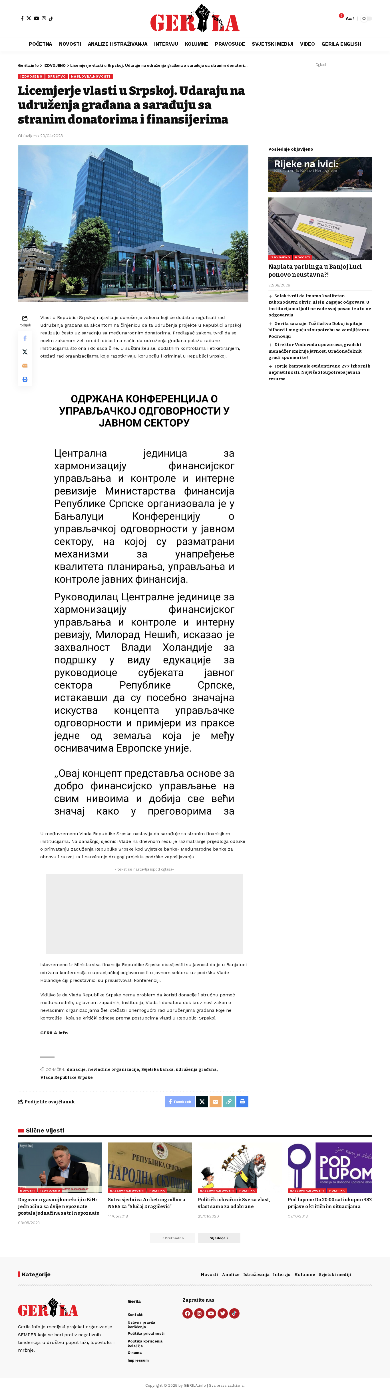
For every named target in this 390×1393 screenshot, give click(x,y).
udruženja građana (196, 1069)
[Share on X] (25, 352)
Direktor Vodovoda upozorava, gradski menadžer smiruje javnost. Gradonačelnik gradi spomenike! (315, 351)
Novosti (209, 1274)
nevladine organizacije (113, 1069)
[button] (349, 18)
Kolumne (304, 1274)
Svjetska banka (157, 1069)
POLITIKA (157, 1190)
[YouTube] (37, 18)
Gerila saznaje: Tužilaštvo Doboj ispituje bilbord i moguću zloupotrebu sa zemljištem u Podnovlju (319, 330)
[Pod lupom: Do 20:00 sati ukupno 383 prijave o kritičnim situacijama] (330, 1167)
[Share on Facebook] (25, 338)
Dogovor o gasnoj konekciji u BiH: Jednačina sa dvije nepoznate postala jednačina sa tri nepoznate (58, 1206)
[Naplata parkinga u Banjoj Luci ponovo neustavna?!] (320, 228)
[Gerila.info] (194, 18)
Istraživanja (256, 1274)
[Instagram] (44, 18)
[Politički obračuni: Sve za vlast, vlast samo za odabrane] (240, 1167)
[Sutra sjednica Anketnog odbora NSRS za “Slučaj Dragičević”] (150, 1167)
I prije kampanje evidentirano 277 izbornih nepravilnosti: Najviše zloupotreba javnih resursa (319, 372)
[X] (29, 18)
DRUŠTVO (57, 76)
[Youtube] (211, 1313)
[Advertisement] (144, 914)
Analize (231, 1274)
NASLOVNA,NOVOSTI (90, 76)
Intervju (282, 1274)
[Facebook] (22, 18)
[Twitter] (223, 1313)
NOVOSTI (302, 257)
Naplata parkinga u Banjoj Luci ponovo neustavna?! (315, 270)
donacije (76, 1069)
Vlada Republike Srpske (66, 1077)
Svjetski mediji (335, 1274)
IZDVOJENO (31, 76)
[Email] (25, 365)
